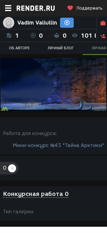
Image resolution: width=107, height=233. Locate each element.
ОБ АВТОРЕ (19, 48)
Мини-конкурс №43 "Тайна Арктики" (58, 145)
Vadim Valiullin (37, 22)
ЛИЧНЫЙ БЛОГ (61, 48)
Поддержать (89, 8)
